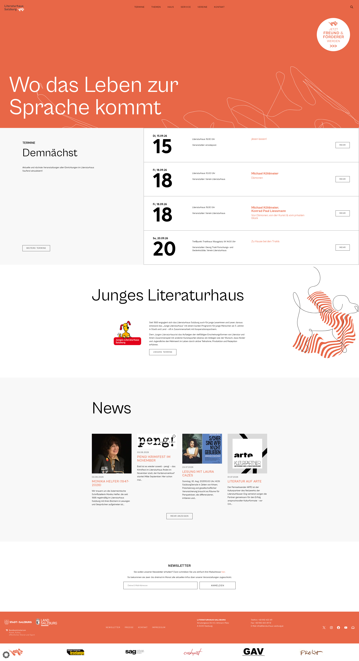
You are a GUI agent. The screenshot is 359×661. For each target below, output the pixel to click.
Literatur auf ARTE (245, 481)
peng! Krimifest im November (154, 459)
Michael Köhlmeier (265, 173)
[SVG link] (14, 8)
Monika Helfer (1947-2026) (110, 483)
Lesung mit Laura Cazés (198, 473)
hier (223, 572)
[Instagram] (331, 627)
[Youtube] (345, 627)
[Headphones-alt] (353, 627)
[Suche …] (352, 7)
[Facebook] (338, 627)
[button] (6, 655)
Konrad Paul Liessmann (268, 211)
